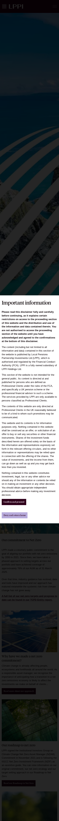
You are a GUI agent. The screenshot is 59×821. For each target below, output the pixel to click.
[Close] (55, 3)
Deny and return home (15, 515)
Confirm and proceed (14, 502)
